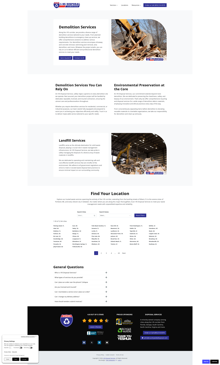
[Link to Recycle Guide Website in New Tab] (124, 330)
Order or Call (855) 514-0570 (155, 5)
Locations (124, 5)
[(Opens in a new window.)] (95, 333)
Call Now (214, 362)
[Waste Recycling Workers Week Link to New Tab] (124, 321)
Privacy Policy (100, 355)
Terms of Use (119, 355)
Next (124, 253)
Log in (119, 360)
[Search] (94, 215)
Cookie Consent (110, 355)
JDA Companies (110, 360)
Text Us (206, 362)
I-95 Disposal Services (109, 358)
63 (119, 253)
